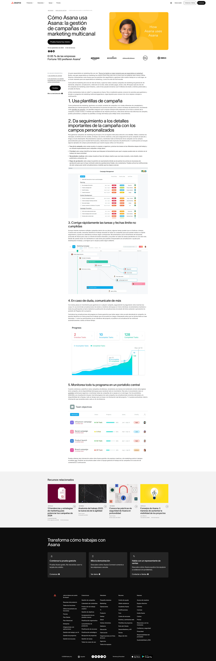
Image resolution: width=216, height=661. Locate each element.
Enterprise (66, 623)
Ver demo (94, 574)
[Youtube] (104, 656)
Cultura (139, 616)
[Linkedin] (95, 656)
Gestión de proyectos (69, 635)
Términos (115, 656)
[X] (93, 656)
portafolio (71, 393)
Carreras (139, 610)
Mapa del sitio (122, 636)
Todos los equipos (105, 644)
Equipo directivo (142, 603)
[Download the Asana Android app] (147, 656)
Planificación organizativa (89, 620)
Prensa (139, 619)
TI (100, 610)
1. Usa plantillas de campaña (55, 75)
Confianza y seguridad (144, 628)
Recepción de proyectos (89, 635)
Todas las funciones (69, 605)
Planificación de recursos (89, 629)
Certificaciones (123, 610)
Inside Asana (141, 613)
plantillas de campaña (78, 109)
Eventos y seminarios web (126, 619)
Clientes (139, 606)
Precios (58, 3)
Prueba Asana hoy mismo (60, 42)
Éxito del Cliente (123, 626)
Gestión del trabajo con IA (71, 632)
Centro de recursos (124, 616)
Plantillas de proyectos (125, 623)
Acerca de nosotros (143, 600)
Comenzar (201, 3)
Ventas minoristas (105, 623)
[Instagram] (98, 656)
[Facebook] (101, 656)
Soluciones (40, 3)
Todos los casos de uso (89, 642)
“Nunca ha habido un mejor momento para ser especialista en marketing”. (121, 73)
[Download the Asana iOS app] (136, 656)
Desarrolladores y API (125, 629)
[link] (51, 10)
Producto (103, 613)
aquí (76, 460)
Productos (29, 3)
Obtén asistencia (123, 603)
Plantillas (55, 88)
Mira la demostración (54, 93)
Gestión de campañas (88, 600)
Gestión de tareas (87, 639)
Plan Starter (66, 617)
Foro (119, 613)
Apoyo (50, 3)
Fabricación (103, 632)
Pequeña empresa (105, 600)
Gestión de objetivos (88, 612)
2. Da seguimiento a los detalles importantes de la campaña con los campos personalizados (56, 80)
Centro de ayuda (123, 600)
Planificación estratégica (89, 632)
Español (83, 656)
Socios (120, 632)
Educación (103, 629)
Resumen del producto (70, 602)
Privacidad (140, 631)
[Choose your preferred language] (171, 3)
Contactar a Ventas (190, 3)
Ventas (102, 616)
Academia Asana (123, 606)
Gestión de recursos (69, 639)
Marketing (103, 603)
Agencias (103, 641)
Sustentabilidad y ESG (144, 640)
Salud (102, 619)
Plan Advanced (67, 620)
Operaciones (104, 606)
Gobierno (103, 626)
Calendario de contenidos (89, 603)
